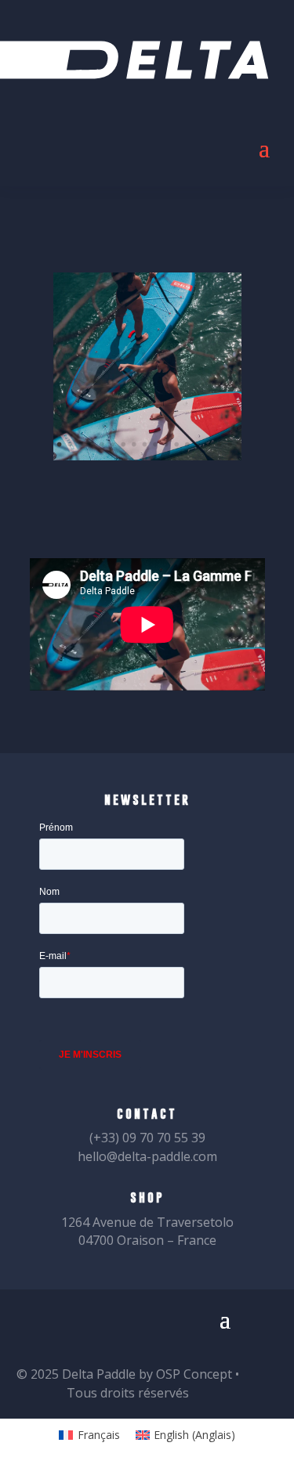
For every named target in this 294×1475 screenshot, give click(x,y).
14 (197, 444)
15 (207, 444)
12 (176, 444)
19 (131, 459)
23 (174, 459)
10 (154, 444)
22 (163, 459)
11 (165, 444)
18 (120, 459)
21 (153, 459)
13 (186, 444)
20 (142, 459)
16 (218, 444)
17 (229, 444)
